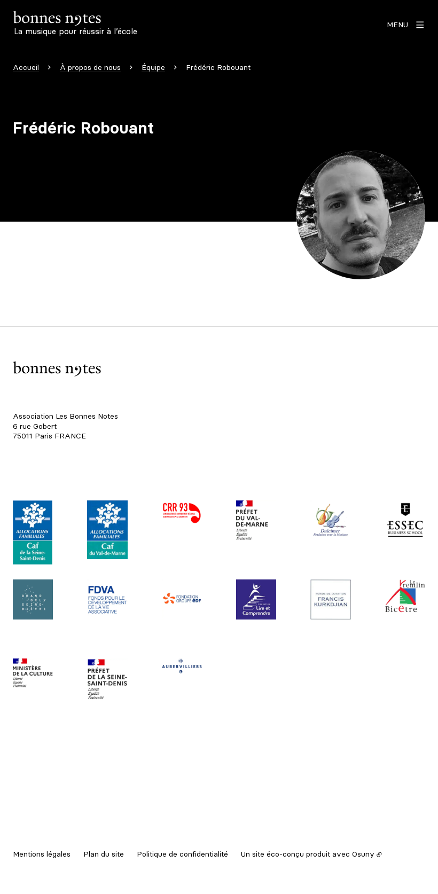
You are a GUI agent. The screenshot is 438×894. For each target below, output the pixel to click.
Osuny (363, 854)
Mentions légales (42, 854)
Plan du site (103, 854)
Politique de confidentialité (182, 854)
